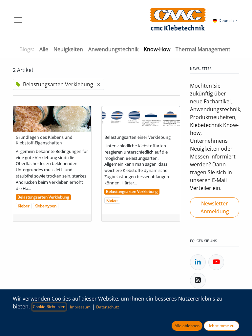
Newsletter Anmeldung (214, 207)
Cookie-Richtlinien (49, 306)
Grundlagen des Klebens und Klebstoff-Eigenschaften (44, 140)
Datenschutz (107, 307)
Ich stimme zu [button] (221, 325)
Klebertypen (45, 206)
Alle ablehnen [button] (187, 325)
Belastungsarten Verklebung (43, 197)
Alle (43, 49)
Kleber (24, 206)
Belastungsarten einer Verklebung (137, 137)
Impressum (80, 307)
